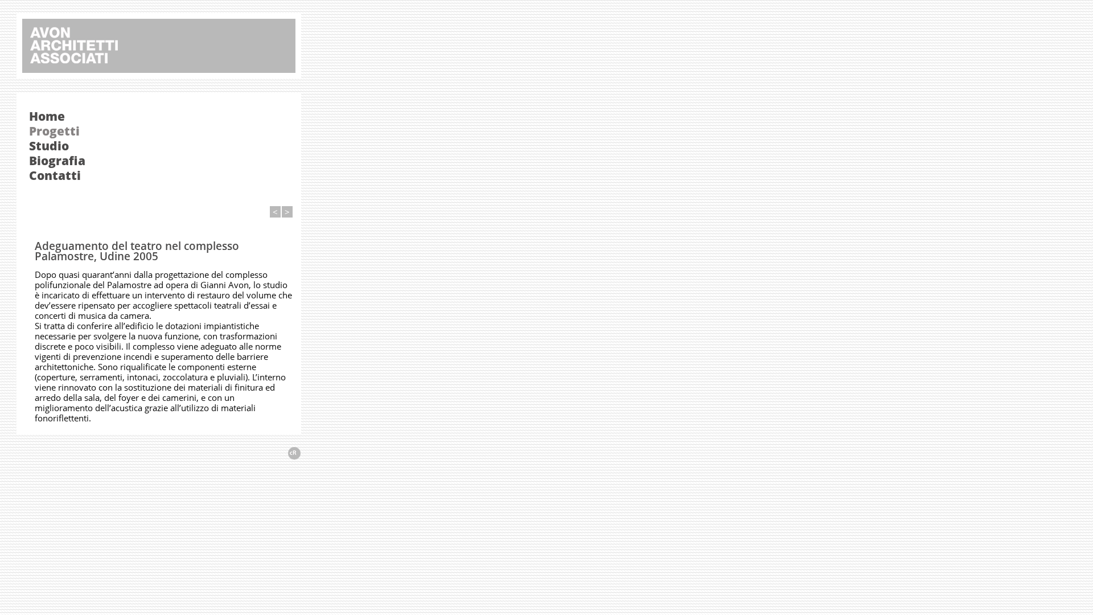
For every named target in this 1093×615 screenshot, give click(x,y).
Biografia (57, 161)
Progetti (54, 131)
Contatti (55, 175)
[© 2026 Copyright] (294, 456)
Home (47, 116)
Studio (49, 146)
